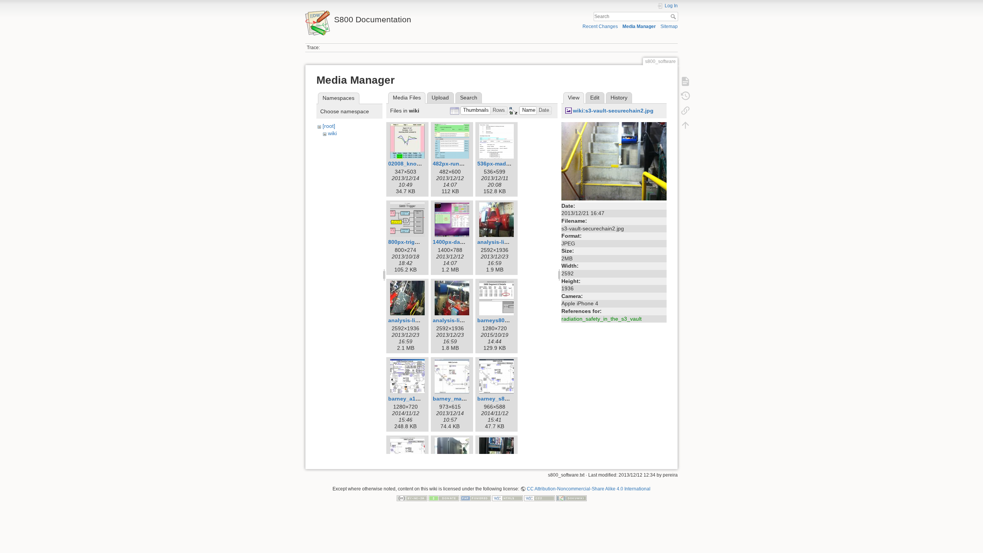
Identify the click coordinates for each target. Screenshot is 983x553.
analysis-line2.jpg (411, 320)
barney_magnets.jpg (460, 399)
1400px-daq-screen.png (464, 242)
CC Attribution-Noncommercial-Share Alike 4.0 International (588, 489)
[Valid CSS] (539, 498)
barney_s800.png (500, 399)
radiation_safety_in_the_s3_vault (601, 319)
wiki (332, 133)
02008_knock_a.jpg (413, 164)
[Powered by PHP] (475, 498)
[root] (329, 126)
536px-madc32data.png (508, 164)
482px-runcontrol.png (461, 164)
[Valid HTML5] (507, 498)
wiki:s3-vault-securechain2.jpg (613, 111)
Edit (594, 97)
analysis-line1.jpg (500, 242)
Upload (440, 97)
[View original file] (614, 160)
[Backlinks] (685, 110)
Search (674, 16)
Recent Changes (600, 26)
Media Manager (639, 26)
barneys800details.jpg (506, 320)
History (619, 97)
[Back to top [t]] (685, 125)
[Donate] (444, 498)
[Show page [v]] (685, 81)
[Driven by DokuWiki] (571, 498)
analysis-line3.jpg (456, 320)
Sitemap (669, 26)
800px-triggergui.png (416, 242)
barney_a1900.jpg (411, 399)
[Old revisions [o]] (685, 96)
